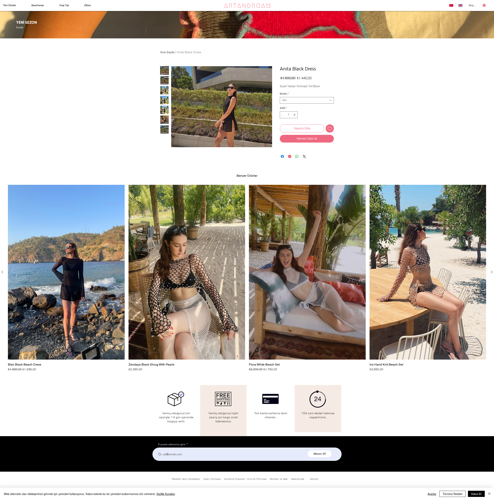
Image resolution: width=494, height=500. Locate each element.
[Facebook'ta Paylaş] (282, 156)
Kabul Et (476, 494)
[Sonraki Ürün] (491, 272)
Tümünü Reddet (452, 494)
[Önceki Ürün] (2, 272)
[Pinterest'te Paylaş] (289, 156)
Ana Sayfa (167, 52)
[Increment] (295, 114)
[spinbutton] (289, 114)
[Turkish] (450, 5)
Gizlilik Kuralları (165, 494)
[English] (460, 5)
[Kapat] (489, 494)
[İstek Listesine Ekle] (330, 128)
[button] (484, 5)
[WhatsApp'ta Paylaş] (297, 156)
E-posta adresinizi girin (172, 444)
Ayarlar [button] (432, 494)
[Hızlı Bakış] (66, 272)
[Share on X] (304, 156)
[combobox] (307, 100)
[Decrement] (282, 114)
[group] (247, 278)
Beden (284, 94)
